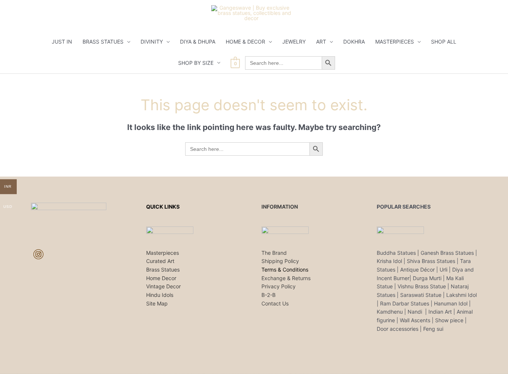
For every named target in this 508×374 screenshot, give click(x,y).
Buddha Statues (396, 253)
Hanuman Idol (450, 303)
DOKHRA (354, 41)
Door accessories (397, 329)
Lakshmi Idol (461, 295)
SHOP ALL (443, 41)
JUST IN (62, 41)
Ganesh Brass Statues (447, 253)
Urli (443, 269)
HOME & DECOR (245, 41)
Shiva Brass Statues (431, 261)
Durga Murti (427, 278)
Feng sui (433, 329)
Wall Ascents (415, 320)
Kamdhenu (390, 311)
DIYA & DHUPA (197, 41)
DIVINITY (152, 41)
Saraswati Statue (420, 295)
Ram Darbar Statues (404, 303)
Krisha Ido (389, 261)
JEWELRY (294, 41)
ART (321, 41)
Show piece (449, 320)
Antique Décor (417, 269)
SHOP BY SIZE (195, 63)
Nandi (416, 311)
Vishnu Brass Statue (422, 286)
